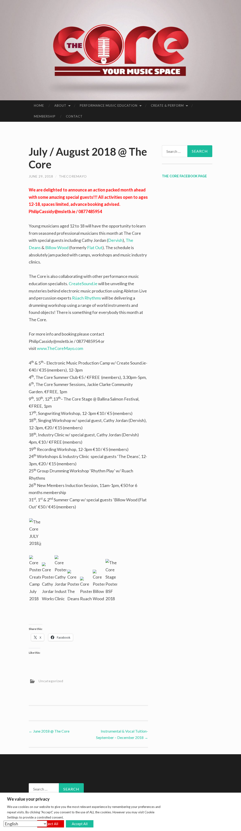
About (60, 105)
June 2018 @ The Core (49, 731)
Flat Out (94, 247)
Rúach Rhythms (86, 297)
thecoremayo (73, 176)
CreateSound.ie (83, 283)
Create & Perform (167, 105)
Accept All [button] (80, 824)
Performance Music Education (108, 105)
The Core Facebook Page (184, 176)
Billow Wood (56, 247)
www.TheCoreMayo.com (60, 348)
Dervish (115, 240)
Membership (45, 116)
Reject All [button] (50, 824)
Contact (74, 116)
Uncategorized (51, 681)
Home (39, 105)
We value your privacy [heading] (28, 799)
